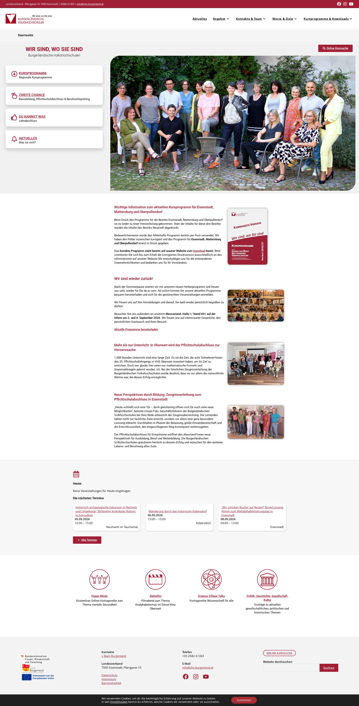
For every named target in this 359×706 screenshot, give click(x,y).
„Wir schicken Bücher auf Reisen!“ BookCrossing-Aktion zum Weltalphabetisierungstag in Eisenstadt (252, 511)
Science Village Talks (211, 596)
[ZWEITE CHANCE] (14, 96)
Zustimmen (244, 700)
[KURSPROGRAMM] (14, 74)
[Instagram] (195, 676)
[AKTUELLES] (14, 139)
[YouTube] (205, 676)
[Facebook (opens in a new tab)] (339, 4)
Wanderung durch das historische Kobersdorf (177, 511)
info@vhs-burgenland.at (90, 4)
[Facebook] (185, 676)
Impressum (109, 679)
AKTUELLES (28, 138)
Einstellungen (119, 702)
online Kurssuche (279, 653)
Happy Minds (99, 596)
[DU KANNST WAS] (14, 117)
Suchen (329, 668)
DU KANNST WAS (32, 117)
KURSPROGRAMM (32, 73)
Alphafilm (156, 596)
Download (199, 251)
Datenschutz (109, 675)
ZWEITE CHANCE (32, 95)
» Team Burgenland (114, 656)
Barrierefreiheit (111, 683)
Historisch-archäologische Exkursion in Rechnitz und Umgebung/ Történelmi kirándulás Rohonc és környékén (106, 511)
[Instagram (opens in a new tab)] (345, 4)
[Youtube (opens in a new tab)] (350, 4)
